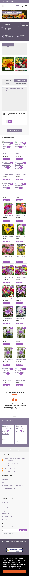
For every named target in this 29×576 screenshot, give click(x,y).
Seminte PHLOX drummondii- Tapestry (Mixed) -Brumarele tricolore (14, 114)
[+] (7, 121)
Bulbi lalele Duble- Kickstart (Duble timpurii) (21, 195)
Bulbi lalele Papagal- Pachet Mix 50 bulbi (8, 298)
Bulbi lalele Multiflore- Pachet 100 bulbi (8, 277)
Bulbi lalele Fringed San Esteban (21, 236)
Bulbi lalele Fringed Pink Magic (8, 256)
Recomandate (21, 80)
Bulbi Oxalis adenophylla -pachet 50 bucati (21, 298)
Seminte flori (21, 48)
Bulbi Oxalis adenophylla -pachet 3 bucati (8, 318)
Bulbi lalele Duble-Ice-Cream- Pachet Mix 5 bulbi (21, 153)
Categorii (8, 45)
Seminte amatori (21, 69)
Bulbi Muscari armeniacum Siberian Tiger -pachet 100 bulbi (21, 339)
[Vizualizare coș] (26, 5)
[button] (10, 121)
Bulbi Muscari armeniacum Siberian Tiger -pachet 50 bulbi (8, 359)
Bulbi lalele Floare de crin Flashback (8, 236)
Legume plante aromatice (14, 54)
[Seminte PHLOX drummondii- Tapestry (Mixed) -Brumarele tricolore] (14, 99)
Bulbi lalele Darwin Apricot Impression (21, 215)
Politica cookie (7, 568)
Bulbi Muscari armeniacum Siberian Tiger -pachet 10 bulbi (21, 359)
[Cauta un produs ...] (22, 5)
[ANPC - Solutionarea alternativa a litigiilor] (14, 550)
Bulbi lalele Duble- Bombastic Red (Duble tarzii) (8, 195)
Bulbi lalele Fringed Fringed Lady (21, 256)
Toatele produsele (14, 130)
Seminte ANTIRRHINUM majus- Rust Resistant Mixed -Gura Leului (7, 438)
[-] (7, 122)
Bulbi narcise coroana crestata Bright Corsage (21, 380)
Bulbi (7, 69)
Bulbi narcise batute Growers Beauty (8, 380)
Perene (14, 51)
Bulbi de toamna (21, 45)
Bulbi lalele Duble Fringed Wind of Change (8, 215)
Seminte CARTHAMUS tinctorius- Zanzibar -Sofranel (21, 438)
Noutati (8, 83)
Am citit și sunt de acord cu (11, 534)
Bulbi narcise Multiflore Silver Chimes (21, 318)
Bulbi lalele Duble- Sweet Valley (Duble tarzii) (8, 174)
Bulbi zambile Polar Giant (8, 339)
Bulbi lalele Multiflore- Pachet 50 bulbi (21, 277)
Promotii (8, 80)
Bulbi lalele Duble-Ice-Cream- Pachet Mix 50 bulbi (8, 153)
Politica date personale (18, 568)
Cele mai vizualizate (8, 420)
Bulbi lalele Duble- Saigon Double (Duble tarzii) (21, 174)
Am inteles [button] (14, 571)
